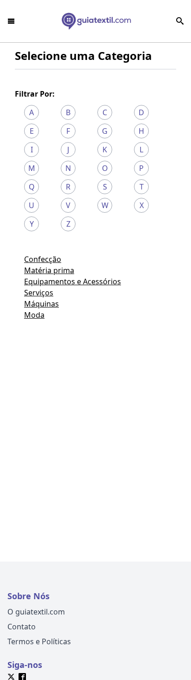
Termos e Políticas (39, 641)
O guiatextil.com (36, 612)
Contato (21, 626)
